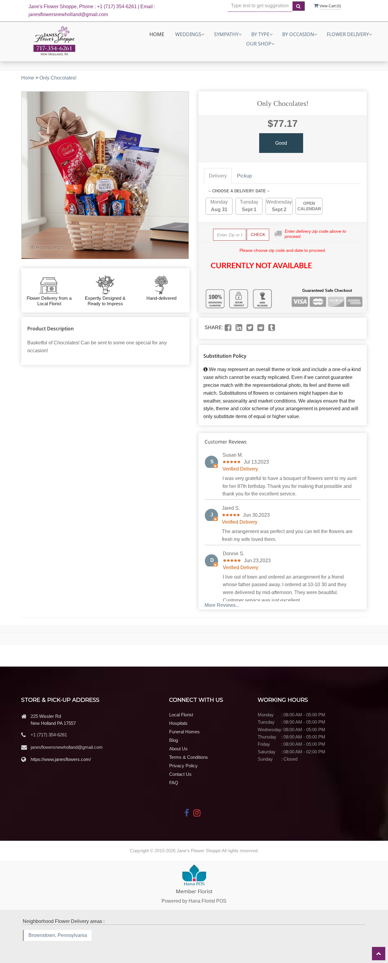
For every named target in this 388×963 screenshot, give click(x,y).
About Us (178, 748)
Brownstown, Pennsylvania (57, 935)
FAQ (173, 782)
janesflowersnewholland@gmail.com (67, 747)
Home (156, 34)
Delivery (218, 175)
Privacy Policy (183, 765)
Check (258, 234)
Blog (173, 740)
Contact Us (180, 774)
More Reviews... (222, 605)
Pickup (244, 175)
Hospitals (178, 723)
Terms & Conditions (188, 757)
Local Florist (181, 714)
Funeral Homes (184, 731)
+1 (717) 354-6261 (49, 734)
